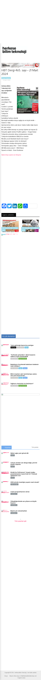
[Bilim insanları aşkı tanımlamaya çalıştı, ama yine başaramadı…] (5, 377)
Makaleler (13, 347)
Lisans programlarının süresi (19, 492)
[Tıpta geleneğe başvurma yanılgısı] (5, 348)
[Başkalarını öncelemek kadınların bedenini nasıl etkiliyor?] (5, 367)
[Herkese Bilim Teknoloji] (14, 54)
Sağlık (26, 347)
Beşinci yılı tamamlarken (18, 511)
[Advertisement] (20, 21)
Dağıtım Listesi (21, 678)
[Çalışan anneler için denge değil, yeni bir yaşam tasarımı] (5, 466)
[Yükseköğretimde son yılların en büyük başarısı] (5, 504)
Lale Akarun (14, 494)
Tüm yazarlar (35, 447)
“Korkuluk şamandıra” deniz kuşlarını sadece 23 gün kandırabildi (22, 355)
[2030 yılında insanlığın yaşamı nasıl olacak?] (5, 485)
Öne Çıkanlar (20, 347)
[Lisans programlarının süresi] (5, 495)
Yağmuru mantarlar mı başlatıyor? (22, 383)
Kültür (12, 455)
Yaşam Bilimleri (22, 358)
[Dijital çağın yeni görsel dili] (5, 456)
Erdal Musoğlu (14, 484)
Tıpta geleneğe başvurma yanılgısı (21, 345)
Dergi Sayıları (6, 78)
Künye (6, 676)
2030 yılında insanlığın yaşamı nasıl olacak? (24, 482)
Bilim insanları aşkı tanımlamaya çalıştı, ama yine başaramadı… (23, 374)
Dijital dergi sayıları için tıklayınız (11, 155)
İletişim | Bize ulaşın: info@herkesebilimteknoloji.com (23, 676)
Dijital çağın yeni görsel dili (19, 453)
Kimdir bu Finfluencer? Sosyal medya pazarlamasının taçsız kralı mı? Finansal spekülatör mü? (23, 473)
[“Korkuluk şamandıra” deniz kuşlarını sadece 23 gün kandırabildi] (5, 358)
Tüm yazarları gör (20, 521)
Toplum (25, 368)
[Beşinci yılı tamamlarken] (5, 514)
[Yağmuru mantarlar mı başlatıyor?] (5, 386)
